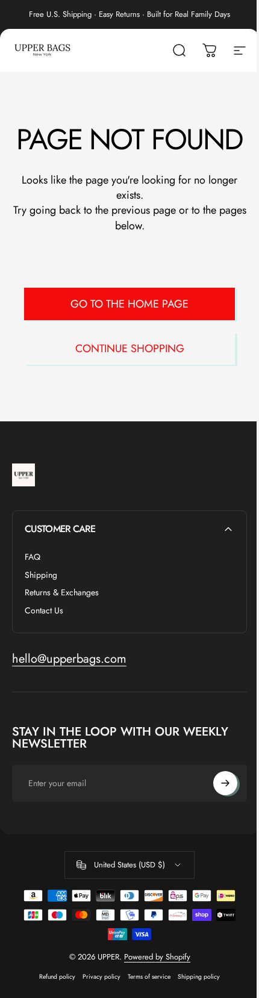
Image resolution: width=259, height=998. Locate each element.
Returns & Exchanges (62, 592)
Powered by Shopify (157, 956)
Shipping (41, 575)
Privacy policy (101, 976)
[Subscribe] (225, 783)
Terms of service (149, 976)
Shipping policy (199, 976)
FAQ (32, 557)
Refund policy (57, 976)
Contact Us (44, 611)
